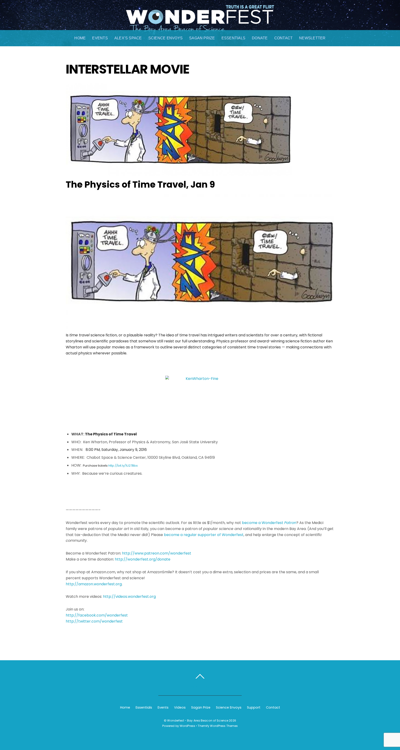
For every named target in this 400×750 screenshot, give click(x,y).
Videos (180, 707)
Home (80, 38)
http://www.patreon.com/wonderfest (156, 553)
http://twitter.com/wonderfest (94, 621)
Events (100, 38)
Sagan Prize (202, 38)
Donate (260, 38)
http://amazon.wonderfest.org (94, 584)
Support (253, 707)
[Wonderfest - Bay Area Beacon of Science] (200, 29)
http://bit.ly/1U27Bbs (123, 465)
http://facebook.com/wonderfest (97, 615)
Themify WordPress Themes (218, 726)
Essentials (233, 38)
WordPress (187, 726)
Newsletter (312, 38)
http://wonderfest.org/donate (142, 559)
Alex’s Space (128, 38)
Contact (283, 38)
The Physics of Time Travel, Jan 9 (140, 184)
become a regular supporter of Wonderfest (204, 534)
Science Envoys (165, 38)
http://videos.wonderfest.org (129, 596)
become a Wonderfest (269, 522)
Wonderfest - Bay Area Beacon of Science (197, 720)
